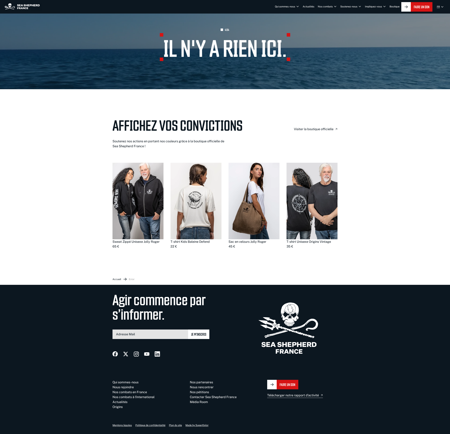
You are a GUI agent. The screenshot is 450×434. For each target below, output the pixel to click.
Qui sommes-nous (285, 6)
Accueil (116, 279)
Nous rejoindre (123, 387)
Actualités (308, 6)
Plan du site (175, 425)
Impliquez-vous (373, 6)
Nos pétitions (199, 392)
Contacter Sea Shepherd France (213, 397)
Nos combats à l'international (133, 397)
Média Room (199, 402)
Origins (117, 407)
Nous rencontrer (202, 387)
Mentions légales (122, 425)
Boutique (395, 6)
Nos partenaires (201, 382)
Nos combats (325, 6)
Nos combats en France (129, 392)
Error (131, 279)
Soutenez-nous (348, 6)
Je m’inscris (198, 334)
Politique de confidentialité (150, 425)
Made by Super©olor (196, 425)
